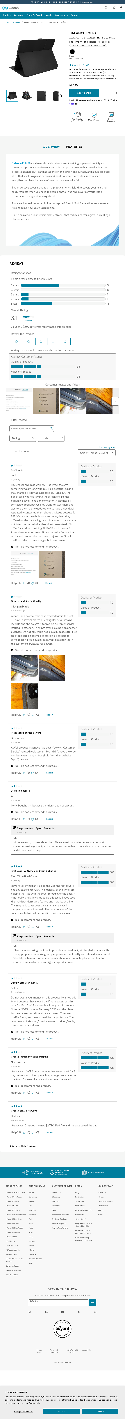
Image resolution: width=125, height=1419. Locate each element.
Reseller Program (59, 1223)
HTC (31, 1236)
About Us (102, 1192)
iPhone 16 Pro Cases (14, 1219)
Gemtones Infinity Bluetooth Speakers (83, 1232)
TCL (30, 1219)
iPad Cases (10, 1241)
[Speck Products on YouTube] (62, 1312)
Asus (31, 1227)
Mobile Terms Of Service (72, 1351)
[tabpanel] (62, 200)
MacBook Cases (12, 1245)
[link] (114, 7)
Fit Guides (79, 1196)
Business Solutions (59, 1219)
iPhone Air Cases (12, 1205)
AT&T (31, 1232)
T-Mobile (32, 1254)
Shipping (56, 1196)
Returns (55, 1201)
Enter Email (34, 1301)
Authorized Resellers (60, 1214)
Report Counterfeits (60, 1227)
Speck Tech (79, 1201)
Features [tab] (74, 146)
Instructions (79, 1205)
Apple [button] (6, 15)
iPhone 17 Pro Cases (14, 1196)
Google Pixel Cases (13, 1270)
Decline (100, 1411)
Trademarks (103, 1205)
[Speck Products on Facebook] (46, 1312)
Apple (31, 1192)
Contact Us (56, 1192)
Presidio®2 (79, 1214)
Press (100, 1214)
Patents (101, 1210)
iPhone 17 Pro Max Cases (15, 1192)
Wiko (31, 1263)
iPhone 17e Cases (13, 1210)
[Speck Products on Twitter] (78, 1312)
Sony (31, 1223)
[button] (121, 8)
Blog (77, 1192)
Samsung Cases (12, 1265)
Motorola (32, 1214)
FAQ (54, 1210)
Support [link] (75, 15)
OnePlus (32, 1210)
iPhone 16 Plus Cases (14, 1227)
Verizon (32, 1241)
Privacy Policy (35, 1403)
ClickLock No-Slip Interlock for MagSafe (83, 1239)
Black (72, 51)
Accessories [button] (60, 15)
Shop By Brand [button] (34, 15)
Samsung (33, 1196)
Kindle (31, 1245)
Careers (101, 1196)
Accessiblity (86, 1350)
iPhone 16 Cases (12, 1223)
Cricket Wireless (35, 1258)
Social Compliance (105, 1201)
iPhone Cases (11, 1236)
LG (30, 1205)
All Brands (17, 22)
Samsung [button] (18, 15)
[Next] (60, 96)
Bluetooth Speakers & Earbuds (14, 1260)
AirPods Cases (11, 1254)
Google (32, 1201)
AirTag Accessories (13, 1249)
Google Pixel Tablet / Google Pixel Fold (83, 1225)
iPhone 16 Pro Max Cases (16, 1214)
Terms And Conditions (54, 1351)
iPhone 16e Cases (13, 1232)
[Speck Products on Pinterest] (95, 1312)
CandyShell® (80, 1219)
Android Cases (12, 1274)
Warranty (55, 1205)
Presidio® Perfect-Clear (84, 1210)
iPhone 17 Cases (12, 1201)
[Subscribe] (92, 1302)
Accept (61, 1411)
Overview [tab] (51, 146)
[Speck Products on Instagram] (30, 1312)
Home (8, 22)
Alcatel (31, 1249)
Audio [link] (49, 15)
